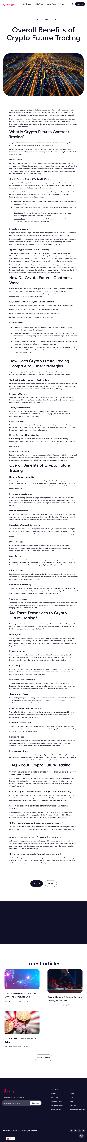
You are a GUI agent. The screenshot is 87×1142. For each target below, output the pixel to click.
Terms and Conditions (77, 1109)
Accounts (72, 1105)
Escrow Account (56, 1101)
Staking (53, 1093)
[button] (63, 4)
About (71, 1093)
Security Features (57, 1105)
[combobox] (10, 1138)
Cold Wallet (38, 4)
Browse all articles (43, 1058)
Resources (35, 19)
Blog (71, 1101)
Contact (72, 1097)
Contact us (36, 883)
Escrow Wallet (51, 4)
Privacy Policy (56, 1109)
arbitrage (51, 261)
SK (11, 1138)
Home (71, 1089)
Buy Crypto (27, 4)
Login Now (80, 4)
